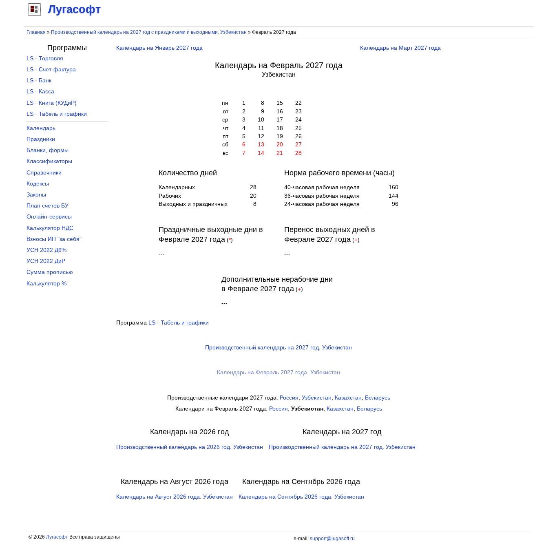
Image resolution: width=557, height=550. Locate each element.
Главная (36, 32)
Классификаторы (49, 161)
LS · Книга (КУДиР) (52, 103)
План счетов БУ (48, 206)
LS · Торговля (45, 58)
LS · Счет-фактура (51, 69)
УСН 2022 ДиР (46, 261)
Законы (36, 195)
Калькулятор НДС (50, 228)
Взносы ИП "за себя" (54, 239)
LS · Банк (39, 80)
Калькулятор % (46, 284)
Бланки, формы (48, 150)
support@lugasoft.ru (332, 538)
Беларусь (377, 398)
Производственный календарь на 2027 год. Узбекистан (278, 348)
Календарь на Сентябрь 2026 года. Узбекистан (301, 497)
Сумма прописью (50, 272)
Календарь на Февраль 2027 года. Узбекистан (278, 372)
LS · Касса (40, 91)
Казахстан (348, 398)
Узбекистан (317, 398)
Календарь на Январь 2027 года (159, 48)
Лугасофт (57, 537)
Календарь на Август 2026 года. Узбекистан (174, 497)
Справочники (44, 173)
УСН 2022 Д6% (46, 250)
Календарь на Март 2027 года (400, 48)
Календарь (41, 128)
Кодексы (38, 184)
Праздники (41, 139)
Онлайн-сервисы (49, 217)
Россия (289, 398)
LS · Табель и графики (178, 323)
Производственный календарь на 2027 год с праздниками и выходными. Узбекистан (149, 32)
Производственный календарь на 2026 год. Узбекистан (189, 447)
